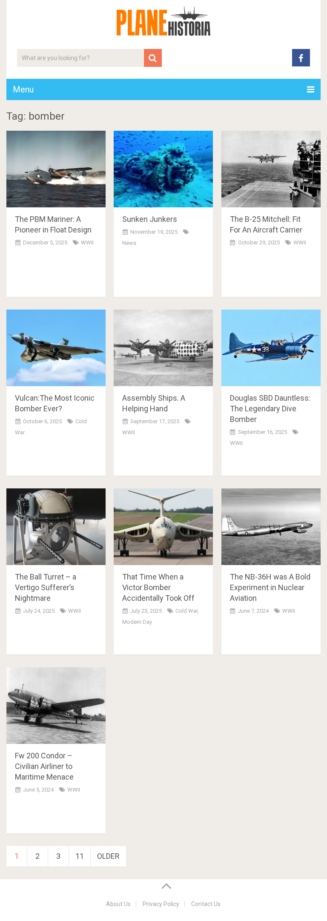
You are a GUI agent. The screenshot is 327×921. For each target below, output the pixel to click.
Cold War (186, 611)
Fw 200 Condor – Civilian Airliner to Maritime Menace (44, 766)
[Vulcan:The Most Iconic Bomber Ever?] (56, 348)
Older (108, 856)
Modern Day (137, 622)
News (129, 243)
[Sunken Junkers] (163, 169)
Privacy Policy (161, 904)
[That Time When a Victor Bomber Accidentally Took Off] (163, 526)
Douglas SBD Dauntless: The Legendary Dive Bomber (270, 408)
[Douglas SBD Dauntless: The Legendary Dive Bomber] (271, 348)
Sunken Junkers (149, 219)
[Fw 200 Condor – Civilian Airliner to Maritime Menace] (56, 705)
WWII (87, 242)
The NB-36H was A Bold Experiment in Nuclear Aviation (270, 587)
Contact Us (206, 904)
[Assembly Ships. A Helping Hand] (163, 348)
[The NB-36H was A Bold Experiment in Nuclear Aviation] (271, 526)
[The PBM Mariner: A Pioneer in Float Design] (56, 169)
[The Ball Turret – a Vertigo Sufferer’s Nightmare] (56, 526)
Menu (23, 89)
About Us (118, 904)
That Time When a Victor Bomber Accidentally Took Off (158, 587)
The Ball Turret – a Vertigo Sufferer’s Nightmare (45, 587)
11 (79, 856)
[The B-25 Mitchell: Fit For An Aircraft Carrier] (271, 169)
